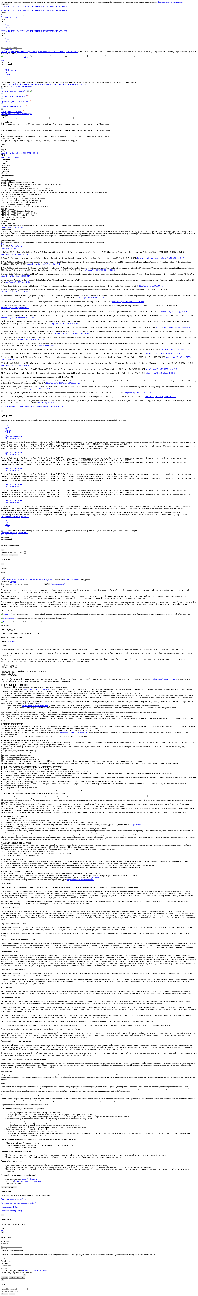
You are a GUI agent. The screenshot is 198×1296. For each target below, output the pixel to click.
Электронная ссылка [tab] (14, 436)
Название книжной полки (11, 552)
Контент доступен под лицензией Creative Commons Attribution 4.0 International (32, 407)
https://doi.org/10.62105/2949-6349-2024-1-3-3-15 (19, 153)
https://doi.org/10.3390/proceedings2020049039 (173, 327)
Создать (13, 582)
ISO (7, 521)
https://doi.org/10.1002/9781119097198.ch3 (128, 302)
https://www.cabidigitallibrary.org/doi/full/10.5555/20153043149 (160, 258)
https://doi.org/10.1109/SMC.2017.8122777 (17, 254)
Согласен (5, 4)
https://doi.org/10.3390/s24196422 (41, 389)
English (8, 27)
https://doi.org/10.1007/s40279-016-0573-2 (161, 369)
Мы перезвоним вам (9, 1187)
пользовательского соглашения (34, 1271)
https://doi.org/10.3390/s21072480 (17, 282)
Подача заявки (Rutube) (10, 1207)
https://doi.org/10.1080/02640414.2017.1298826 (162, 353)
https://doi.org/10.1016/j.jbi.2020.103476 (16, 276)
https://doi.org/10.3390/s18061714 (151, 286)
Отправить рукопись (9, 17)
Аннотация (10, 72)
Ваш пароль (5, 1263)
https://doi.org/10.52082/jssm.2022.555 (175, 349)
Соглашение (6, 580)
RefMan (17, 517)
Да (2, 1230)
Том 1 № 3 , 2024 (81, 84)
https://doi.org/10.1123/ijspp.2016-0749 (15, 365)
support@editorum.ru (29, 1179)
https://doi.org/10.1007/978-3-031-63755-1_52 (92, 298)
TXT (7, 527)
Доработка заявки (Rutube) (11, 1211)
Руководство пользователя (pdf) (13, 1199)
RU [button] (2, 21)
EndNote (10, 517)
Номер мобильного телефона (12, 1251)
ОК (24, 1275)
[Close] (2, 411)
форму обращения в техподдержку (27, 1181)
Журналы (12, 52)
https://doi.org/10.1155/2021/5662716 (139, 393)
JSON (8, 525)
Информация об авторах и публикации (16, 114)
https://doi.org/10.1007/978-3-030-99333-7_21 (63, 383)
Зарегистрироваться (17, 1277)
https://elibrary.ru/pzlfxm (10, 157)
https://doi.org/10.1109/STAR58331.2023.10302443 (72, 333)
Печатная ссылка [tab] (12, 438)
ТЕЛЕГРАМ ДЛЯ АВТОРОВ (55, 6)
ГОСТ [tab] (8, 424)
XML (8, 523)
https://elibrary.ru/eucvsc (47, 345)
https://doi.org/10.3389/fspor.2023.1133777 (160, 397)
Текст (8, 74)
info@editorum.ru (13, 641)
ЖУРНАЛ (5, 6)
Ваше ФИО (5, 1241)
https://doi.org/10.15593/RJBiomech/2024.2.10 (18, 318)
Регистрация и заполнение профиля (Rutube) (18, 1203)
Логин (3, 1289)
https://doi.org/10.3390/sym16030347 (65, 324)
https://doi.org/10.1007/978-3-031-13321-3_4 (43, 264)
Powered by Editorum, (71, 580)
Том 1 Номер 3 (72, 52)
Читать (14, 246)
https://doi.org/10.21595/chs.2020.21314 (30, 339)
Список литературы (8, 248)
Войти (47, 584)
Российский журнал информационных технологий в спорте (41, 52)
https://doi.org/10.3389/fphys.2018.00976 (161, 373)
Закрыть (5, 555)
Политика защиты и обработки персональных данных (32, 580)
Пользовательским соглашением (170, 2)
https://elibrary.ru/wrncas (46, 403)
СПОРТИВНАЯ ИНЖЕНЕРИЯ (21, 86)
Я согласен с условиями (12, 1271)
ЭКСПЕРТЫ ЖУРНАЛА (19, 6)
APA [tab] (7, 428)
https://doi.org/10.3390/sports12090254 (15, 308)
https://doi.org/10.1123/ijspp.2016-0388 (175, 312)
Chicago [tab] (9, 430)
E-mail (3, 1261)
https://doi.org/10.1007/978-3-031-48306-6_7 (98, 270)
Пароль (4, 1291)
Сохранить (13, 555)
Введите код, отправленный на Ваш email (17, 1273)
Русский (9, 25)
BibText (4, 517)
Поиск (3, 13)
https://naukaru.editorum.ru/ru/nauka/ (163, 679)
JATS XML (9, 535)
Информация (11, 70)
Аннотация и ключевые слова (12, 227)
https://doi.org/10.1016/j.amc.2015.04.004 (16, 292)
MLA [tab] (8, 426)
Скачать (20, 246)
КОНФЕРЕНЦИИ (37, 6)
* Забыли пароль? (58, 584)
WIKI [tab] (8, 432)
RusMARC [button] (25, 517)
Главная (4, 52)
